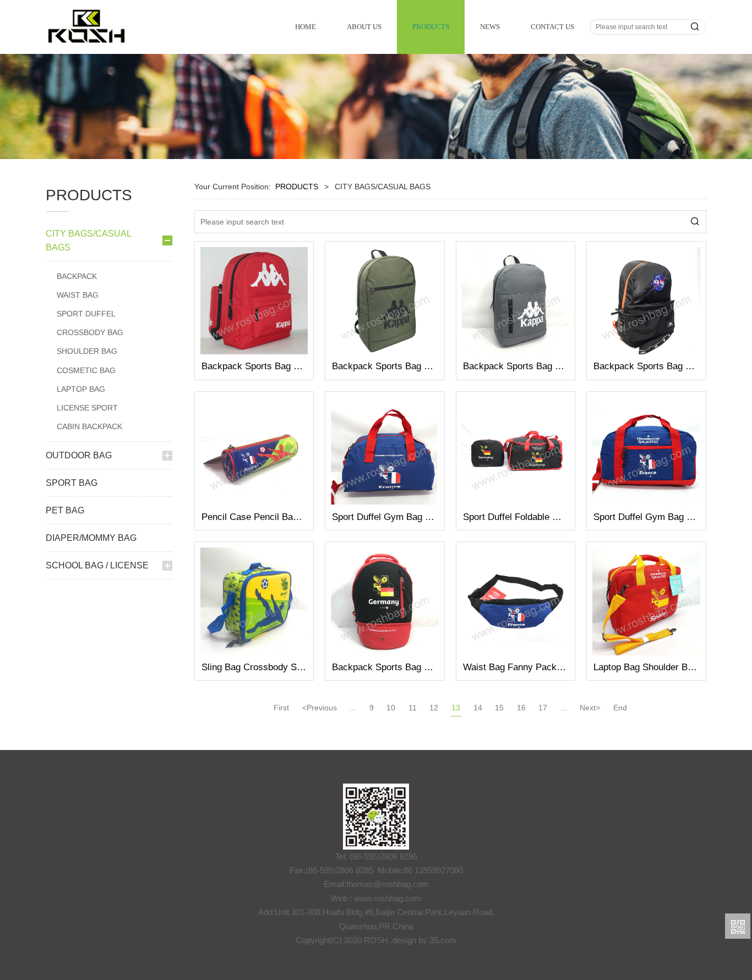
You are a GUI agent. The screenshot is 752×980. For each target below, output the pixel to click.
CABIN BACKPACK (89, 426)
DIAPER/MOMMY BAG (91, 538)
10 (390, 707)
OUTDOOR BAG (79, 455)
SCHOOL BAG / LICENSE (97, 565)
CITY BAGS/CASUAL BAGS (88, 240)
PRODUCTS (430, 27)
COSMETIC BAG (86, 370)
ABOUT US (364, 27)
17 (542, 707)
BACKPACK (77, 276)
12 (433, 707)
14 (477, 707)
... (353, 707)
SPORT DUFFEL (86, 313)
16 (521, 707)
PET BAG (65, 510)
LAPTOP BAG (81, 389)
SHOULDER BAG (87, 351)
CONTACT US (552, 27)
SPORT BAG (71, 483)
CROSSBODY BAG (90, 332)
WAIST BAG (78, 295)
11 (412, 707)
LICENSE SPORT (87, 407)
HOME (305, 27)
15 (499, 707)
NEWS (490, 27)
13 (455, 707)
